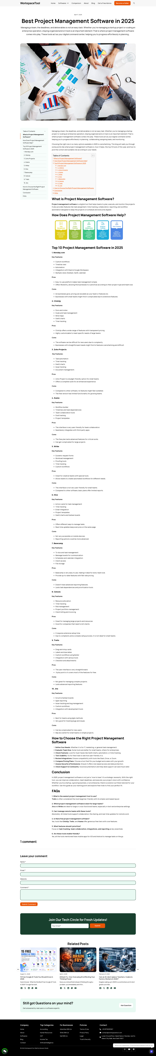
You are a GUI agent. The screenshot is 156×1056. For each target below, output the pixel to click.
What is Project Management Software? (33, 136)
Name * (23, 862)
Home (53, 3)
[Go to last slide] (18, 969)
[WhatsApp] (32, 988)
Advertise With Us (66, 1029)
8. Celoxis (27, 176)
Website (23, 879)
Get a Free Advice (104, 3)
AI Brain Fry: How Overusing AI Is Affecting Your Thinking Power (77, 978)
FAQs (24, 196)
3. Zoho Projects (29, 159)
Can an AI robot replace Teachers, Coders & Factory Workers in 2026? (115, 978)
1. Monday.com (28, 152)
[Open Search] (134, 3)
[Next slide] (137, 969)
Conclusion (26, 193)
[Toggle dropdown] (68, 3)
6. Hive (26, 169)
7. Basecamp (28, 172)
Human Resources (46, 1033)
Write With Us (64, 1033)
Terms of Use (84, 1029)
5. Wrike (26, 166)
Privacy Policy (84, 1033)
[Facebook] (21, 988)
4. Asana (27, 162)
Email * (23, 870)
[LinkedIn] (28, 988)
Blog (93, 3)
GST (41, 1036)
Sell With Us (64, 1036)
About (86, 3)
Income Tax (44, 1039)
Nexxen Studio (44, 1048)
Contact (23, 1043)
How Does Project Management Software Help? (33, 141)
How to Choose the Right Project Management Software (34, 188)
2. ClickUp (27, 155)
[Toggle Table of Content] (92, 155)
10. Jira (26, 183)
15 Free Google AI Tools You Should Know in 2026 (36, 978)
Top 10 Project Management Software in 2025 (32, 147)
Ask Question (126, 1005)
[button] (34, 131)
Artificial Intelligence (46, 1043)
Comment (24, 887)
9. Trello (26, 179)
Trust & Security (85, 1039)
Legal (81, 1036)
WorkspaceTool (30, 3)
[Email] (36, 988)
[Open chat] (151, 1051)
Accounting (44, 1029)
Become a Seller (122, 3)
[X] (25, 988)
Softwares (62, 3)
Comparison (76, 3)
